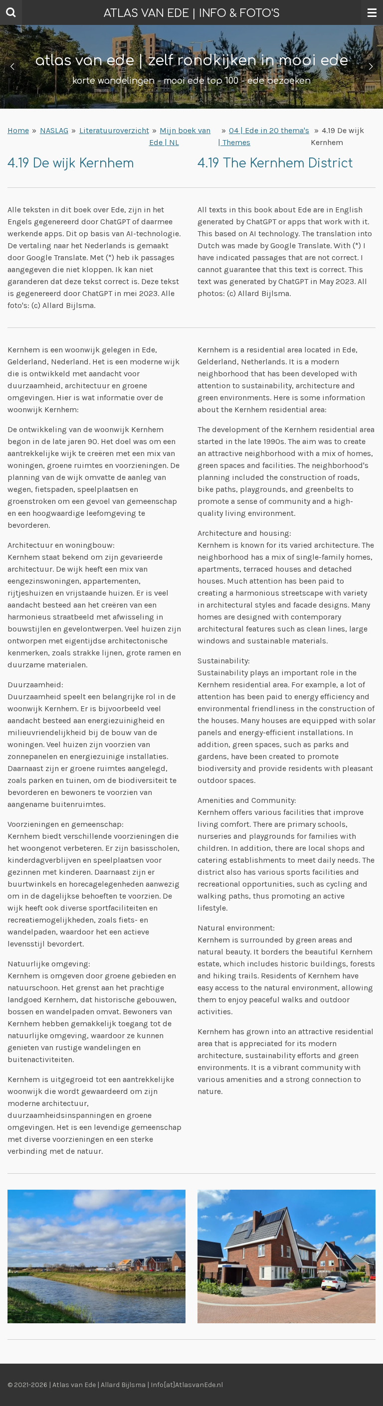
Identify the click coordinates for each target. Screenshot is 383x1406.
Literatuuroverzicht (114, 130)
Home (18, 130)
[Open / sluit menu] (372, 12)
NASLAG (54, 130)
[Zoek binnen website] (11, 12)
